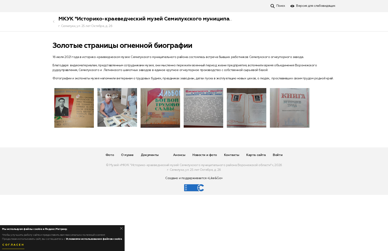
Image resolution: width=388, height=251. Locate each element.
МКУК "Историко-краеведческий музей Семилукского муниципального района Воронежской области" (194, 19)
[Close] (121, 228)
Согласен (13, 245)
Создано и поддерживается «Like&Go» (194, 178)
